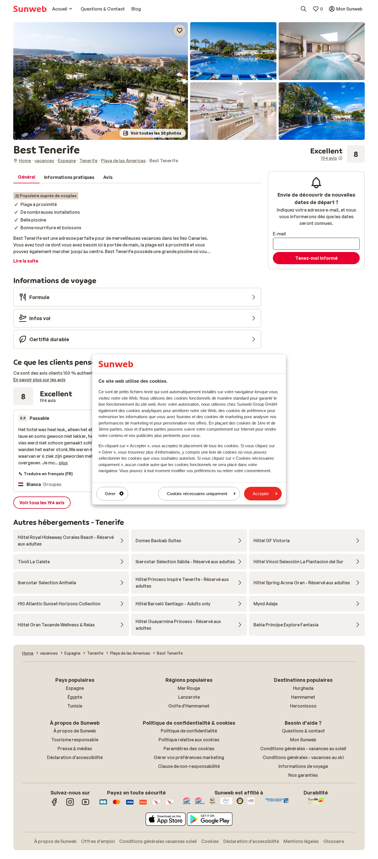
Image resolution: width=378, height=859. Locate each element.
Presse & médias (75, 748)
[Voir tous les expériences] (337, 154)
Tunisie (74, 706)
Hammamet (303, 697)
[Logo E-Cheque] (169, 804)
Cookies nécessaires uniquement (197, 493)
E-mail (279, 233)
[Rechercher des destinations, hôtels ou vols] (303, 8)
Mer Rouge (189, 688)
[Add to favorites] (180, 30)
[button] (100, 81)
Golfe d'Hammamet (188, 706)
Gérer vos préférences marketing (189, 757)
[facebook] (54, 804)
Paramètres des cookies (189, 748)
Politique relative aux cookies (189, 739)
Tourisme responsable (74, 739)
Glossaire (333, 841)
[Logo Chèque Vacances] (156, 804)
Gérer (110, 493)
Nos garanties (303, 775)
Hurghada (303, 688)
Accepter (261, 493)
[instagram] (70, 804)
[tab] (26, 177)
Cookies (210, 841)
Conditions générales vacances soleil (158, 841)
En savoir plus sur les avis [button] (39, 379)
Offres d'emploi (98, 841)
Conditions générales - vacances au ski (303, 757)
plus (63, 462)
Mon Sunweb (303, 739)
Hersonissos (303, 706)
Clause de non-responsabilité (189, 766)
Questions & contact (303, 731)
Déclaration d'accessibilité (75, 757)
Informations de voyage (303, 766)
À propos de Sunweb (74, 731)
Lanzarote (189, 697)
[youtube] (85, 804)
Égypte (75, 697)
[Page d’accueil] (29, 9)
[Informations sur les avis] (340, 158)
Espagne (75, 688)
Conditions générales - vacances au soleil (303, 748)
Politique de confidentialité (189, 731)
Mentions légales (301, 841)
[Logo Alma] (143, 804)
